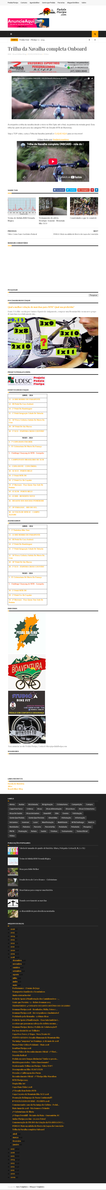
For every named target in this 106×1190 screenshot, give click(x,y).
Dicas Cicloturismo (86, 809)
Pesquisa (87, 827)
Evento (65, 813)
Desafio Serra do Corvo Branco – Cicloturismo (38, 879)
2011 (13, 1170)
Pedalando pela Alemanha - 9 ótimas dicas (30, 1016)
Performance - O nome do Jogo (26, 988)
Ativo (10, 786)
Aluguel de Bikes (73, 3)
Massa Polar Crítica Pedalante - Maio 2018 (30, 1045)
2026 (13, 929)
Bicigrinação (47, 804)
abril (15, 1134)
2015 (13, 1156)
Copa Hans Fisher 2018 (22, 1087)
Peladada (75, 827)
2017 (13, 1149)
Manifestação (48, 822)
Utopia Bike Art (18, 1083)
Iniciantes (14, 822)
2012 (13, 1166)
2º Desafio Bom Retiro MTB (24, 1090)
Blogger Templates (37, 1187)
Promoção (22, 831)
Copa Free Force (16, 809)
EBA (56, 813)
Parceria (37, 827)
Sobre (84, 3)
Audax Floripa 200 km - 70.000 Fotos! (29, 1119)
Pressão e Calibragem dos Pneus (26, 1073)
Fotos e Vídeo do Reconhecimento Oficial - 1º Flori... (34, 1052)
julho (15, 978)
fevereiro (17, 1141)
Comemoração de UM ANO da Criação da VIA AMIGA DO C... (38, 1122)
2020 (13, 950)
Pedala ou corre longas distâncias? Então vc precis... (35, 1059)
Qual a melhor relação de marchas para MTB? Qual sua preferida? (41, 307)
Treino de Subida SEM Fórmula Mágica (21, 219)
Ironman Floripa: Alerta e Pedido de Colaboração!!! (34, 1027)
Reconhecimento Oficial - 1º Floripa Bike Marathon (34, 1076)
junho (15, 981)
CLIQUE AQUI (61, 134)
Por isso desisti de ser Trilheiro (26, 1030)
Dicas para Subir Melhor (29, 869)
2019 (13, 954)
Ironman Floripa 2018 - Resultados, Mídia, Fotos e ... (35, 1009)
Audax (21, 804)
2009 (13, 1177)
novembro (17, 964)
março (16, 1137)
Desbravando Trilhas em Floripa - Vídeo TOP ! (32, 1066)
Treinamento (67, 831)
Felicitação (77, 813)
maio (15, 985)
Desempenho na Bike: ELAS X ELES (27, 1069)
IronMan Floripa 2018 (21, 1048)
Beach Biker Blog (15, 789)
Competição (77, 804)
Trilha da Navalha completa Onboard (28, 1129)
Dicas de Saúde (16, 813)
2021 (13, 946)
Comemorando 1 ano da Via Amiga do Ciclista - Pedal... (35, 1105)
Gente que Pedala (48, 3)
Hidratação (66, 818)
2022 (13, 943)
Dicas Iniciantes (32, 813)
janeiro (16, 1144)
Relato (34, 831)
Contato (24, 3)
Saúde (43, 831)
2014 (13, 1159)
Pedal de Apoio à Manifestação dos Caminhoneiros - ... (35, 999)
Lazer (35, 822)
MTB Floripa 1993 (20, 1080)
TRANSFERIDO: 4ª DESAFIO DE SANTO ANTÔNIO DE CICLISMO (41, 1006)
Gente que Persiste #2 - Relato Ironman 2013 (31, 1002)
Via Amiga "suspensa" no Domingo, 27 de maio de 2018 (35, 1041)
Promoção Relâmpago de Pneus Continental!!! (32, 1097)
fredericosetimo (61, 139)
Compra (89, 804)
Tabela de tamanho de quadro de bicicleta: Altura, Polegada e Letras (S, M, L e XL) (52, 848)
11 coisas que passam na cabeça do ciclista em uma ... (35, 1023)
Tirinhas (53, 831)
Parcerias (61, 3)
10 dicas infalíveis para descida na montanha (37, 911)
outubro (16, 967)
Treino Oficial (82, 831)
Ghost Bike (52, 818)
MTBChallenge (78, 822)
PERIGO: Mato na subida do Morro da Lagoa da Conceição (38, 1126)
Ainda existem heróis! (21, 995)
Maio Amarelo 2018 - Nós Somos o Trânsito (31, 1108)
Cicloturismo (62, 804)
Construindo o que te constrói (83, 218)
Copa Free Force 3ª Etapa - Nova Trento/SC (31, 1034)
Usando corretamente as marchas (33, 900)
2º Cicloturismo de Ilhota (23, 1112)
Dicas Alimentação (54, 809)
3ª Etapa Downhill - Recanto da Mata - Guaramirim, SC (35, 1115)
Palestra (26, 827)
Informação (80, 818)
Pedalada (63, 827)
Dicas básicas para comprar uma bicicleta (36, 890)
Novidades (14, 827)
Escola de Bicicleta (16, 784)
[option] (53, 39)
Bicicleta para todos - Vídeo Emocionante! (30, 1062)
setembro (17, 971)
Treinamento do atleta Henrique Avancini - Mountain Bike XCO (52, 221)
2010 (13, 1173)
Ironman (25, 822)
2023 (13, 939)
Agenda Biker (35, 3)
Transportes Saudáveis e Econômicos (28, 991)
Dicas (39, 809)
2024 (13, 936)
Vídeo (46, 54)
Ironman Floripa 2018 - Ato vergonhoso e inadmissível (35, 1013)
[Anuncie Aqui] (28, 27)
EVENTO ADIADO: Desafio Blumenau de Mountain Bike (36, 1037)
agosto (16, 974)
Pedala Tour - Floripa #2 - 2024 (31, 40)
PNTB (12, 831)
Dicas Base (70, 809)
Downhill (47, 813)
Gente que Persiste (36, 818)
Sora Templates (22, 1187)
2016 (13, 1152)
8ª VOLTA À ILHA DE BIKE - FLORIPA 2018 (30, 1101)
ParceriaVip (50, 827)
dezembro (17, 960)
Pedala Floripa (13, 3)
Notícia (91, 822)
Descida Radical (19, 1055)
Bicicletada (33, 804)
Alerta (12, 804)
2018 (13, 957)
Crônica (30, 809)
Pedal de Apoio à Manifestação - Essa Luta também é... (35, 1020)
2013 (13, 1163)
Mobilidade (62, 822)
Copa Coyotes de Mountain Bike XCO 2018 (30, 1094)
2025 (13, 932)
